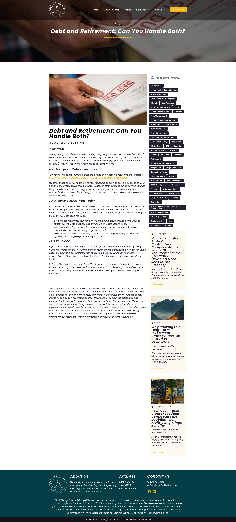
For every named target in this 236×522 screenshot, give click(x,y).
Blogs (127, 10)
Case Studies (111, 10)
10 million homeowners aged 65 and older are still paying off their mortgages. (96, 176)
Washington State (159, 433)
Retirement (58, 148)
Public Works (172, 430)
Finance (155, 346)
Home (95, 10)
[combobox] (168, 77)
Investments (164, 346)
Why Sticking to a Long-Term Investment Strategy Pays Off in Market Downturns (166, 334)
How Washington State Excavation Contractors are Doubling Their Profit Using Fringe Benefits (166, 418)
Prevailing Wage (158, 430)
